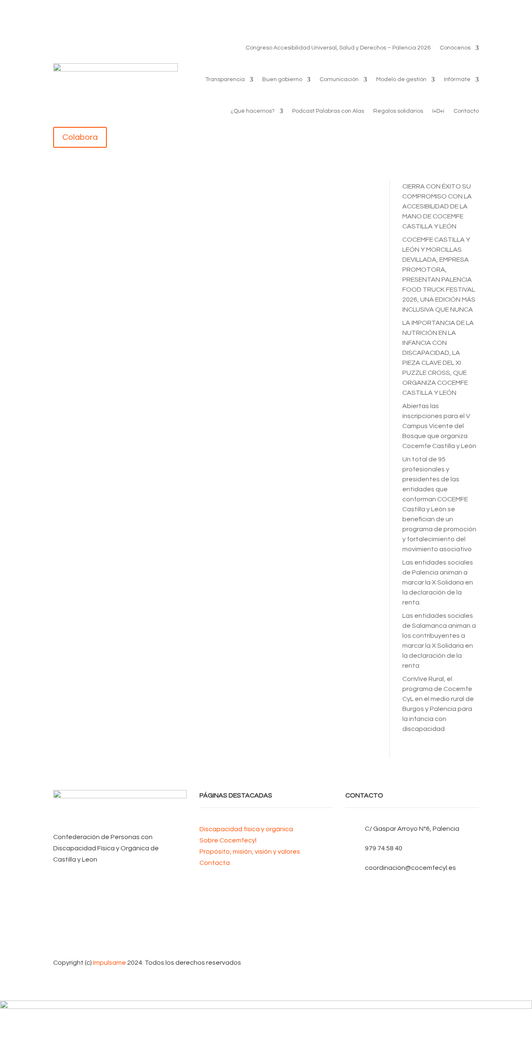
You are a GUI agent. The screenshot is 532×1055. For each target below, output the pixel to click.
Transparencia (225, 79)
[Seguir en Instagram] (412, 929)
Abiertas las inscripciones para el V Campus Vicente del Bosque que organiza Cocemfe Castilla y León (439, 426)
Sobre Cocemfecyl (228, 840)
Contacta (215, 862)
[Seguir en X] (412, 902)
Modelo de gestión (401, 79)
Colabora (80, 137)
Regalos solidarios (398, 111)
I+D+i (438, 111)
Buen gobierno (282, 79)
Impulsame (109, 962)
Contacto (466, 111)
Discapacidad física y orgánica (246, 829)
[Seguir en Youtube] (412, 916)
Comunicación (339, 79)
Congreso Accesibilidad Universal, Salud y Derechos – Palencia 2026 (338, 48)
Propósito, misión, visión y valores (250, 851)
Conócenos (455, 48)
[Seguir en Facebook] (412, 889)
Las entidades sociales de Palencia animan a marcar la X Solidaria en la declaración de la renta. (437, 582)
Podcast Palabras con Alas (328, 111)
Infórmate (457, 79)
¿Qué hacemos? (253, 111)
